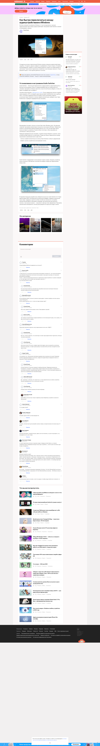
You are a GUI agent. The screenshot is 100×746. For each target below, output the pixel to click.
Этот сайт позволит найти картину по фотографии (73, 82)
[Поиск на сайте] (79, 1)
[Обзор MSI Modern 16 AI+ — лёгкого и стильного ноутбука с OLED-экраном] (40, 538)
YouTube (46, 631)
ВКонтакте (29, 631)
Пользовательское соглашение (28, 633)
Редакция (41, 628)
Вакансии (46, 628)
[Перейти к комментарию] (73, 60)
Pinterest (41, 631)
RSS (55, 631)
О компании (52, 628)
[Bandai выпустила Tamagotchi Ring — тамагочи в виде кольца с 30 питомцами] (40, 520)
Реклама (36, 628)
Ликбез (43, 585)
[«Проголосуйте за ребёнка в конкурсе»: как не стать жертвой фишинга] (40, 494)
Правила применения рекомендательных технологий (27, 635)
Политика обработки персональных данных (45, 633)
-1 (25, 321)
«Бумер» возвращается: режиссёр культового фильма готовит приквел (73, 73)
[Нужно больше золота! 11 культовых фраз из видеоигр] (40, 529)
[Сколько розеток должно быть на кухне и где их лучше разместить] (40, 583)
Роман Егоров (26, 30)
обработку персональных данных (50, 740)
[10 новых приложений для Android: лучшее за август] (40, 503)
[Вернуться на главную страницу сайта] (18, 1)
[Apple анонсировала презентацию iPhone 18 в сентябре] (40, 619)
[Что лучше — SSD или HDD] (40, 565)
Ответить (28, 267)
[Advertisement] (41, 237)
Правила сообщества (45, 635)
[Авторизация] (84, 1)
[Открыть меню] (61, 262)
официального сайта (38, 92)
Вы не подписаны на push (63, 631)
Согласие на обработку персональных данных (60, 635)
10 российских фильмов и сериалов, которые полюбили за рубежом (72, 63)
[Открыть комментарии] (36, 496)
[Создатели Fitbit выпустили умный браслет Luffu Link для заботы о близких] (40, 512)
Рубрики (31, 628)
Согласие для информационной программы (42, 637)
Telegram (24, 631)
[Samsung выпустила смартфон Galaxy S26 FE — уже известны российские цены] (40, 592)
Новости (42, 522)
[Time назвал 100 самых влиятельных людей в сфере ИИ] (40, 556)
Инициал (51, 631)
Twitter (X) (35, 631)
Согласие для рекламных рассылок (23, 637)
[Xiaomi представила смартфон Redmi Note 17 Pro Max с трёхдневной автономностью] (40, 601)
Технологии (42, 496)
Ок (50, 742)
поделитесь (53, 74)
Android (42, 504)
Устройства (47, 522)
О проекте (25, 628)
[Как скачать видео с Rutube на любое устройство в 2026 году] (40, 610)
